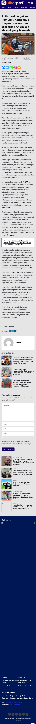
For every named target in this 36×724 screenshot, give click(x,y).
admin (9, 58)
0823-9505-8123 (15, 704)
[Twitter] (7, 66)
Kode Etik (21, 677)
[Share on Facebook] (10, 331)
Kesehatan (24, 7)
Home (3, 7)
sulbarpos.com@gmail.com (14, 702)
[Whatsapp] (11, 66)
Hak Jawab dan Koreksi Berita (10, 681)
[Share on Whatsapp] (15, 331)
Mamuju (15, 468)
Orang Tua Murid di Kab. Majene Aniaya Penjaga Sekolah (21, 483)
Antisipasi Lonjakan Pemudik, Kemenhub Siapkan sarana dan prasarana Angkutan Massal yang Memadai (16, 23)
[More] (19, 66)
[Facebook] (3, 66)
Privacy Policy (6, 686)
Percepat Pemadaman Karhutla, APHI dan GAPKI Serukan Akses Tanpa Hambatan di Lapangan (22, 383)
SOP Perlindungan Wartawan (24, 681)
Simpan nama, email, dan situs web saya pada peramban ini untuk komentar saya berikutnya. (16, 443)
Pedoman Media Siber (26, 686)
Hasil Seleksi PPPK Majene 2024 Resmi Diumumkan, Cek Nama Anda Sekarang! (23, 506)
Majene (15, 480)
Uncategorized (17, 457)
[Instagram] (15, 66)
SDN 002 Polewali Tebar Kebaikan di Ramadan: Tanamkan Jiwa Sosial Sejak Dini (23, 496)
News (9, 7)
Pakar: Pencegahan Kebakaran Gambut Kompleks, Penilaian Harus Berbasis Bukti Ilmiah (23, 371)
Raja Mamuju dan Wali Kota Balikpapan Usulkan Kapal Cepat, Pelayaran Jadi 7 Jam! (23, 472)
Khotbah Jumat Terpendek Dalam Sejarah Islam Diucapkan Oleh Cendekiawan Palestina (23, 461)
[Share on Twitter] (12, 331)
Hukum (16, 7)
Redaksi (4, 677)
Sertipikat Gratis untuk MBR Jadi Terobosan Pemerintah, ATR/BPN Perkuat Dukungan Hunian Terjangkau (23, 360)
